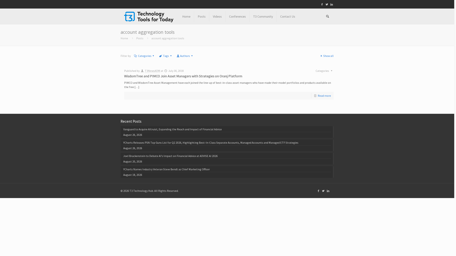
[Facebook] (322, 4)
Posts (139, 38)
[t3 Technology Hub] (148, 17)
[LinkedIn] (332, 4)
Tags (166, 56)
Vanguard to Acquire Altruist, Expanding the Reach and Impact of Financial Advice (172, 129)
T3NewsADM (152, 71)
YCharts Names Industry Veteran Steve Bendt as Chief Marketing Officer (166, 169)
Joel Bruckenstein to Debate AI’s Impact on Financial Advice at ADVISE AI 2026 (170, 156)
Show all (328, 56)
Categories (144, 56)
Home (124, 38)
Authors (185, 56)
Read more (324, 95)
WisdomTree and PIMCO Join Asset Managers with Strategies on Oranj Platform (183, 76)
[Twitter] (327, 4)
